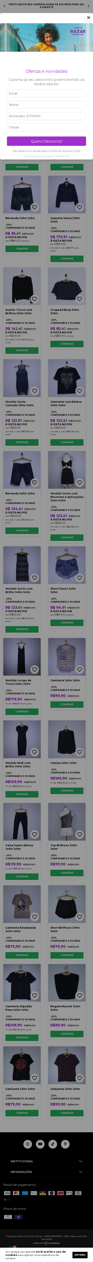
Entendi (80, 1255)
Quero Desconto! (46, 141)
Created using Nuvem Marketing (46, 156)
